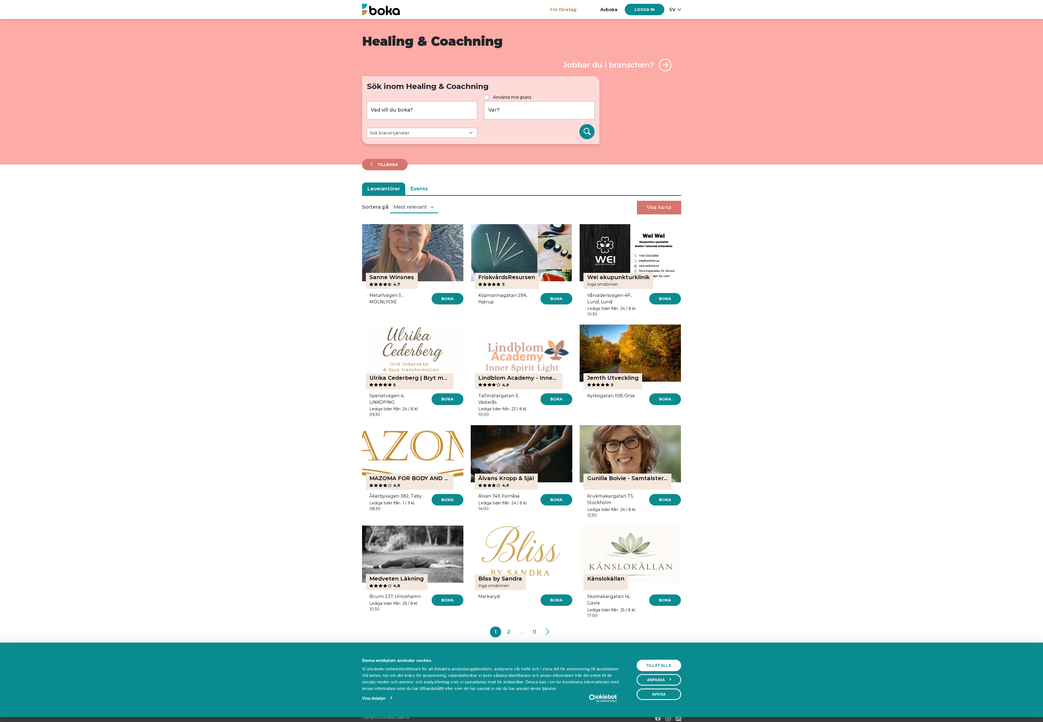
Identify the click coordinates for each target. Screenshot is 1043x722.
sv (672, 9)
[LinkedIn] (678, 718)
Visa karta (659, 207)
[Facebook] (658, 718)
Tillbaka (387, 164)
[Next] (547, 632)
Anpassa (656, 680)
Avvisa (659, 694)
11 (534, 632)
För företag (563, 9)
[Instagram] (668, 718)
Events (419, 189)
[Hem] (381, 9)
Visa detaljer (374, 698)
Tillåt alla (658, 665)
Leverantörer (383, 189)
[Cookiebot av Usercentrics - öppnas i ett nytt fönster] (603, 698)
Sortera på (375, 207)
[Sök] (587, 131)
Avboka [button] (608, 9)
